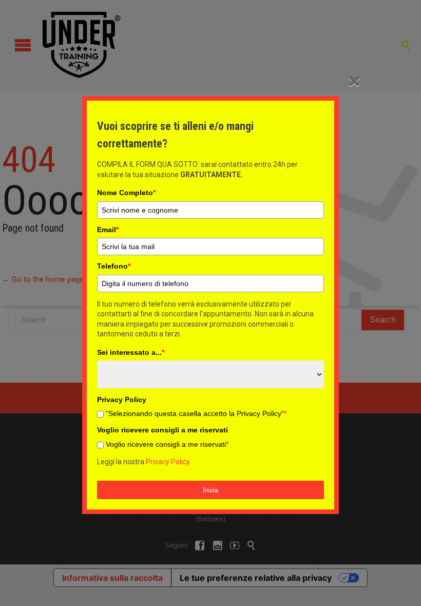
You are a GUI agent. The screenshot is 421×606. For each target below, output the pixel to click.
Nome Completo (126, 192)
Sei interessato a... (130, 352)
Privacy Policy (167, 462)
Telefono (113, 266)
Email (108, 229)
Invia (210, 490)
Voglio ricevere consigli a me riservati (167, 444)
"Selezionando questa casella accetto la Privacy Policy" (196, 413)
